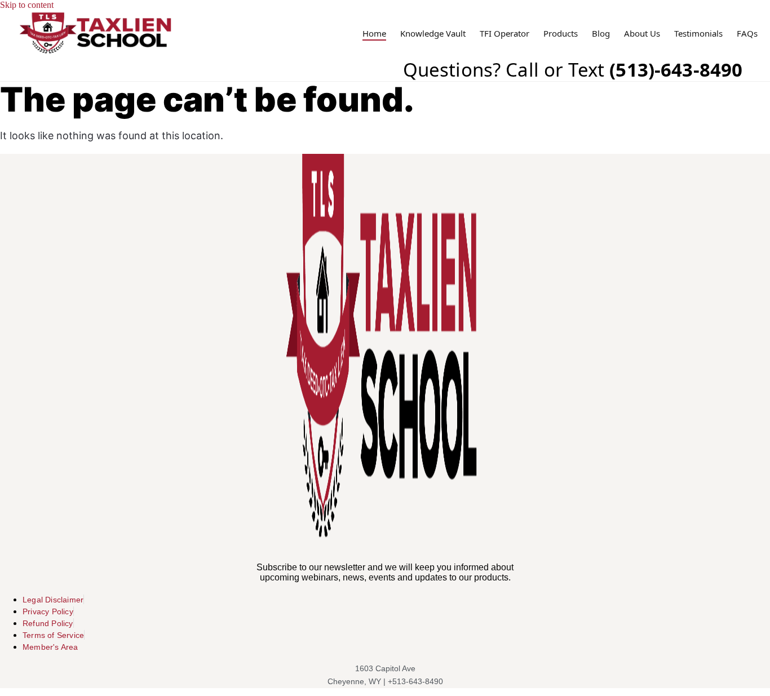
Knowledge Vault (433, 33)
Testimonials (698, 33)
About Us (642, 33)
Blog (601, 33)
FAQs (747, 33)
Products (560, 33)
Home (374, 33)
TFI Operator (504, 33)
